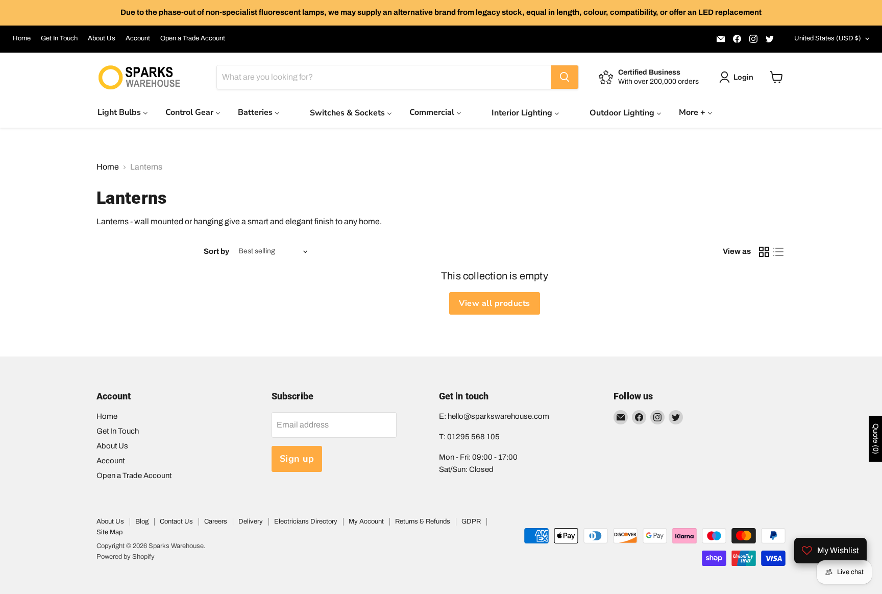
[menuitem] (123, 112)
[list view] (778, 252)
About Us (101, 38)
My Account (366, 521)
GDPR (471, 521)
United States (827, 38)
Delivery (250, 521)
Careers (215, 521)
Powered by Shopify (125, 556)
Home (22, 38)
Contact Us (176, 521)
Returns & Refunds (422, 521)
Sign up (297, 459)
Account (138, 38)
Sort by (216, 251)
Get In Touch (59, 38)
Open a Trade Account (192, 38)
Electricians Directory (305, 521)
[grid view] (764, 252)
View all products (494, 303)
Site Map (109, 532)
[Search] (564, 77)
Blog (142, 521)
